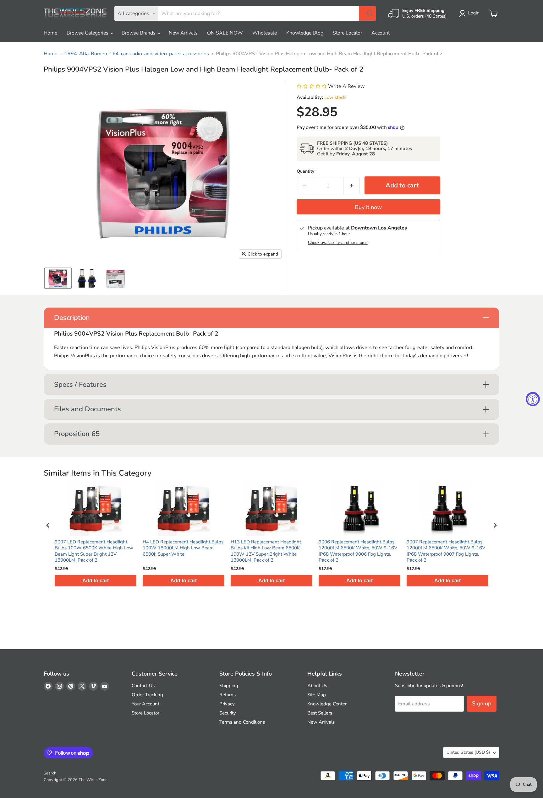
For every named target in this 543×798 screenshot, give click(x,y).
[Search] (367, 13)
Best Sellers (319, 713)
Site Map (316, 695)
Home (50, 33)
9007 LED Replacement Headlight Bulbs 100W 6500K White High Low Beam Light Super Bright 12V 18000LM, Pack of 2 (94, 551)
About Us (317, 685)
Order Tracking (147, 695)
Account (380, 33)
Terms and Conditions (242, 722)
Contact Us (143, 685)
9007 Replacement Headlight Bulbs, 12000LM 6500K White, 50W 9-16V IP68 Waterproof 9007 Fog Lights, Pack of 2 (446, 551)
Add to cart (95, 580)
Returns (227, 695)
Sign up (481, 703)
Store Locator (347, 33)
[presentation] (48, 525)
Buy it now (368, 207)
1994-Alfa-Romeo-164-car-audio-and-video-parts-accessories (136, 54)
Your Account (145, 704)
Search (50, 773)
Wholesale (264, 33)
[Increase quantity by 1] (351, 185)
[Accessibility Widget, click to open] (533, 399)
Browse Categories (88, 33)
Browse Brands (139, 33)
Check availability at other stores (338, 242)
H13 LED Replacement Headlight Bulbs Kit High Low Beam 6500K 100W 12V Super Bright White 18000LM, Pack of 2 (266, 551)
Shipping (228, 685)
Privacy (227, 704)
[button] (470, 13)
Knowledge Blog (304, 33)
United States (468, 752)
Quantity (305, 171)
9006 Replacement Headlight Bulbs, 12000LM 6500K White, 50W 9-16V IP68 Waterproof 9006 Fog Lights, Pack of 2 (358, 551)
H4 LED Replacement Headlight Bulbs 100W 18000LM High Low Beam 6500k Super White (183, 548)
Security (227, 713)
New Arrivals (183, 33)
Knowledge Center (327, 704)
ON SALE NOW (225, 33)
